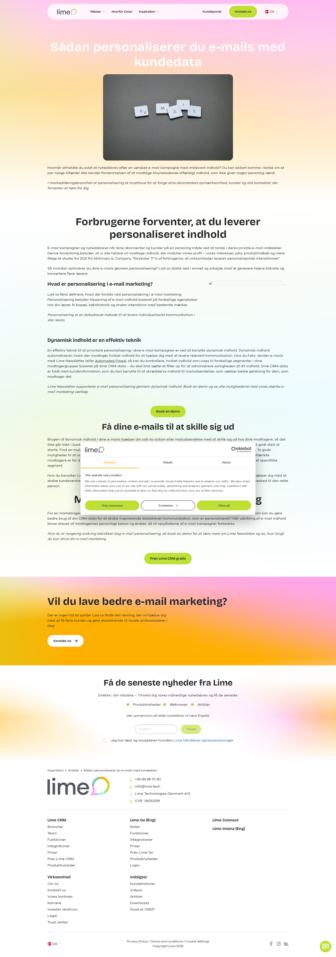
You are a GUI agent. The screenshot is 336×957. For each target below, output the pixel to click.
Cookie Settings (197, 941)
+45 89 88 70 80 (148, 779)
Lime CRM (56, 820)
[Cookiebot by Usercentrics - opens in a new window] (234, 450)
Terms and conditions (166, 941)
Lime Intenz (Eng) (229, 828)
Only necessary (112, 505)
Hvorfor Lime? (122, 11)
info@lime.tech (147, 786)
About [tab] (226, 462)
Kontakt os (243, 11)
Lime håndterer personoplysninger (203, 740)
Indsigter (138, 877)
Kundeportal (212, 11)
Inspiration (55, 770)
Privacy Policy (137, 941)
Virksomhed (59, 877)
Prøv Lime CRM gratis (168, 558)
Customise (165, 505)
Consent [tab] (110, 462)
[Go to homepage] (67, 12)
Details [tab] (168, 462)
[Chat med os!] (325, 946)
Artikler (73, 770)
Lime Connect (226, 820)
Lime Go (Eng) (143, 820)
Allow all (224, 505)
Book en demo (168, 411)
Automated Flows (110, 361)
